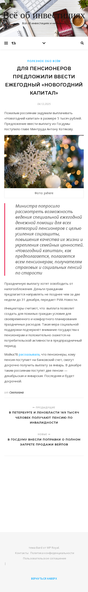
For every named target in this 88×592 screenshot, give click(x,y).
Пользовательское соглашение (44, 558)
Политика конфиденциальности (52, 553)
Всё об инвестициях (44, 15)
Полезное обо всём (44, 61)
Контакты (22, 553)
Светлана (16, 392)
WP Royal (53, 548)
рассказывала (29, 354)
